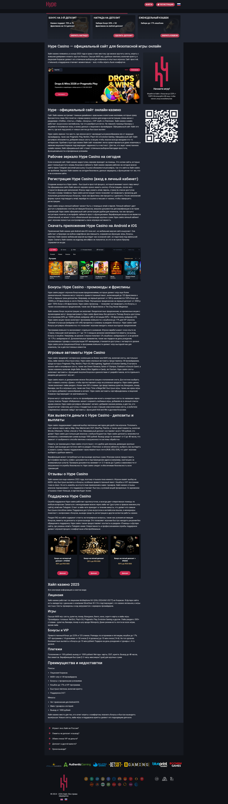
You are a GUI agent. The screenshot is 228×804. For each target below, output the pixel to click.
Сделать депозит (79, 35)
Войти (149, 4)
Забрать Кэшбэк (125, 35)
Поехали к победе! (161, 85)
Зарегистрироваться (167, 35)
